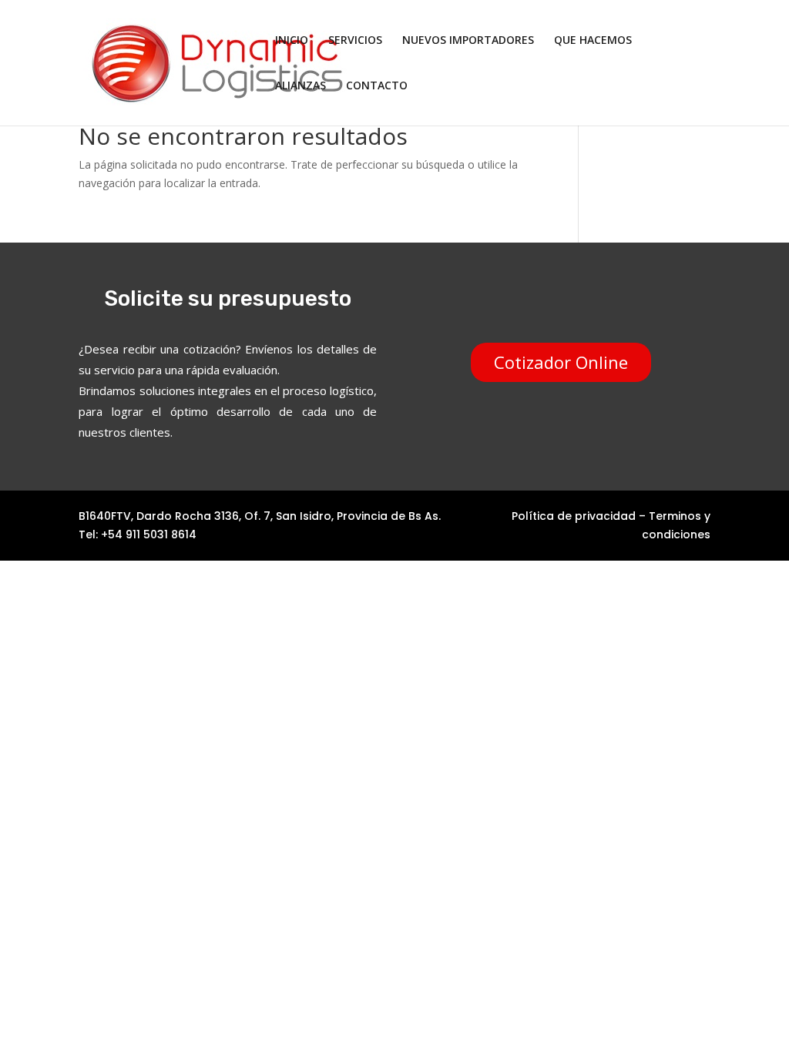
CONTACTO (377, 86)
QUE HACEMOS (593, 41)
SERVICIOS (355, 41)
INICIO (291, 41)
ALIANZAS (300, 86)
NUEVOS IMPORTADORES (468, 41)
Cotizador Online (561, 362)
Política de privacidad (574, 516)
